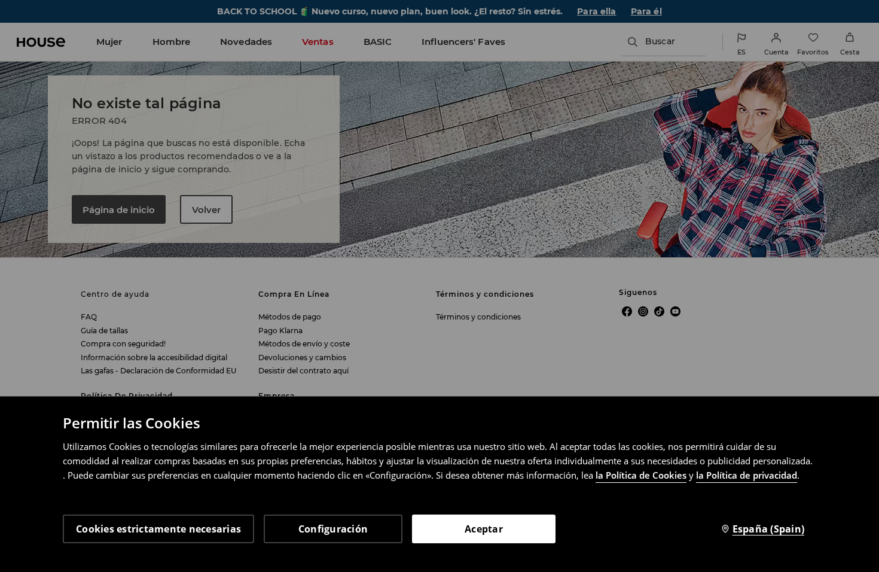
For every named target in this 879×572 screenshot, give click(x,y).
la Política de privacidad (746, 475)
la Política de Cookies (641, 475)
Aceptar (484, 529)
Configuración (333, 529)
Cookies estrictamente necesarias (158, 529)
